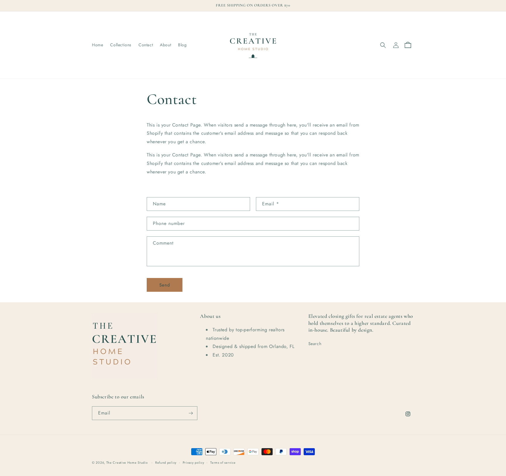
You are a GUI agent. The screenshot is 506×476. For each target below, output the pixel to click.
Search (315, 344)
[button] (383, 45)
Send (164, 285)
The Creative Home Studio (127, 462)
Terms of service (222, 462)
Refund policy (166, 462)
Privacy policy (193, 462)
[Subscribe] (190, 413)
